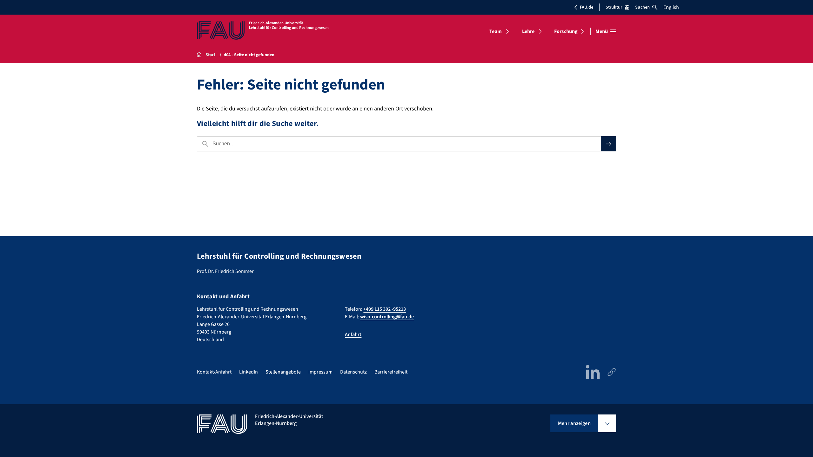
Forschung (566, 31)
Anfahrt (353, 334)
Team (495, 31)
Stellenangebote (283, 371)
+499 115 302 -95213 (384, 309)
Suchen (642, 7)
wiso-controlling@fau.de (387, 316)
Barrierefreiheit (390, 371)
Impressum (320, 371)
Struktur (614, 7)
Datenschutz (353, 371)
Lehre (528, 31)
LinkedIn (248, 371)
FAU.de (586, 7)
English (671, 7)
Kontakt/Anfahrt (214, 371)
